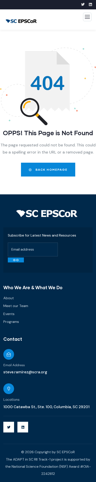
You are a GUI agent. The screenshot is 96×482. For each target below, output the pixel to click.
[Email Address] (8, 354)
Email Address (14, 365)
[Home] (47, 213)
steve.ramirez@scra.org (25, 372)
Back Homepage (50, 169)
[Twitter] (8, 427)
